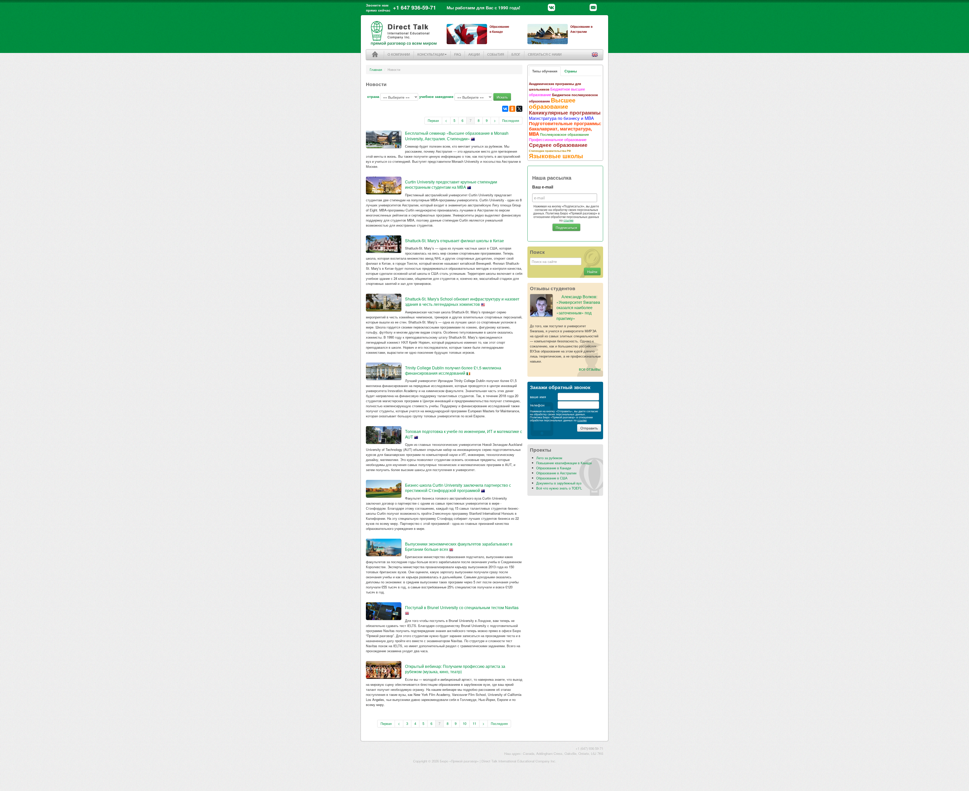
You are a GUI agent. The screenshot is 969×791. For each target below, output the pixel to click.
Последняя (510, 120)
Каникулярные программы (565, 112)
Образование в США (552, 478)
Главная (376, 69)
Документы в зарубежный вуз (558, 483)
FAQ (457, 54)
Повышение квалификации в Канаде (564, 462)
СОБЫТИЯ (495, 54)
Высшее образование (552, 103)
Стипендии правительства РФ (550, 151)
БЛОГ (516, 54)
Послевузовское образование (564, 134)
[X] (519, 109)
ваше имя (538, 396)
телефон (537, 404)
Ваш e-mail (542, 187)
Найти (592, 271)
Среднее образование (558, 144)
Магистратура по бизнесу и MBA (561, 118)
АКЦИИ (474, 54)
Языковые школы (556, 155)
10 (464, 723)
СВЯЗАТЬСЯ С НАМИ (544, 54)
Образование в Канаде (553, 468)
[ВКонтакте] (505, 109)
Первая (433, 120)
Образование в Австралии (556, 473)
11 (474, 723)
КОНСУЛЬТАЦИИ (430, 54)
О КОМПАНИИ (399, 54)
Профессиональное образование (557, 139)
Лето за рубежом (549, 457)
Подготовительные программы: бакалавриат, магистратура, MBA (565, 128)
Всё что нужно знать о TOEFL (559, 488)
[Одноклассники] (512, 109)
